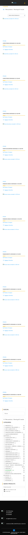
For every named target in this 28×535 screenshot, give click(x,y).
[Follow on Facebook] (14, 530)
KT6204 (12, 323)
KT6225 (13, 147)
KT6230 (11, 77)
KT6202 (12, 253)
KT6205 (12, 358)
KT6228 (11, 42)
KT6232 (11, 112)
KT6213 (12, 218)
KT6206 (12, 393)
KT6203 (12, 288)
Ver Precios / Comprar (7, 46)
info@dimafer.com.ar (11, 518)
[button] (8, 49)
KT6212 (12, 183)
